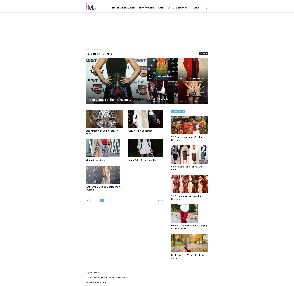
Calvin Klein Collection (140, 130)
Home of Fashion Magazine (124, 8)
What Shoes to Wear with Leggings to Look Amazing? (189, 227)
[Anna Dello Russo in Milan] (147, 148)
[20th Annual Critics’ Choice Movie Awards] (104, 175)
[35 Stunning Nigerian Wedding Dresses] (189, 184)
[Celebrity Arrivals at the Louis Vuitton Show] (162, 92)
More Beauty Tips (180, 8)
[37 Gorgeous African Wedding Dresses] (189, 125)
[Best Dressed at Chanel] (193, 92)
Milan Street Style (95, 160)
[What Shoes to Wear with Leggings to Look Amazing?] (189, 213)
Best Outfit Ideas (146, 8)
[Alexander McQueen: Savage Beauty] (162, 69)
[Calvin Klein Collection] (147, 119)
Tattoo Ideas (163, 8)
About (196, 8)
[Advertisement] (147, 30)
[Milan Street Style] (104, 148)
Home (88, 50)
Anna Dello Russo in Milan (142, 160)
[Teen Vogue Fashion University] (116, 84)
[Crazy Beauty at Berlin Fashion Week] (104, 119)
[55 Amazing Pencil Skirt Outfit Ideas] (189, 154)
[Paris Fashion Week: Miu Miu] (193, 69)
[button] (205, 7)
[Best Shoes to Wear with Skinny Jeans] (189, 243)
